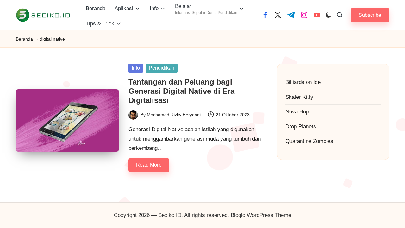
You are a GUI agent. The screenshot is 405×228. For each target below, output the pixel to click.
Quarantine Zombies (309, 141)
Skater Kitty (299, 97)
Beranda (24, 38)
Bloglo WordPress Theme (261, 215)
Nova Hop (297, 112)
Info (136, 68)
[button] (370, 15)
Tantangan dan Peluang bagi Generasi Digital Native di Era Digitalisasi (181, 91)
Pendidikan (161, 68)
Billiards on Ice (303, 82)
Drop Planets (300, 127)
